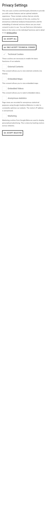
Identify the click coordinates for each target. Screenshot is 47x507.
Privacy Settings (14, 5)
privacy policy (12, 33)
